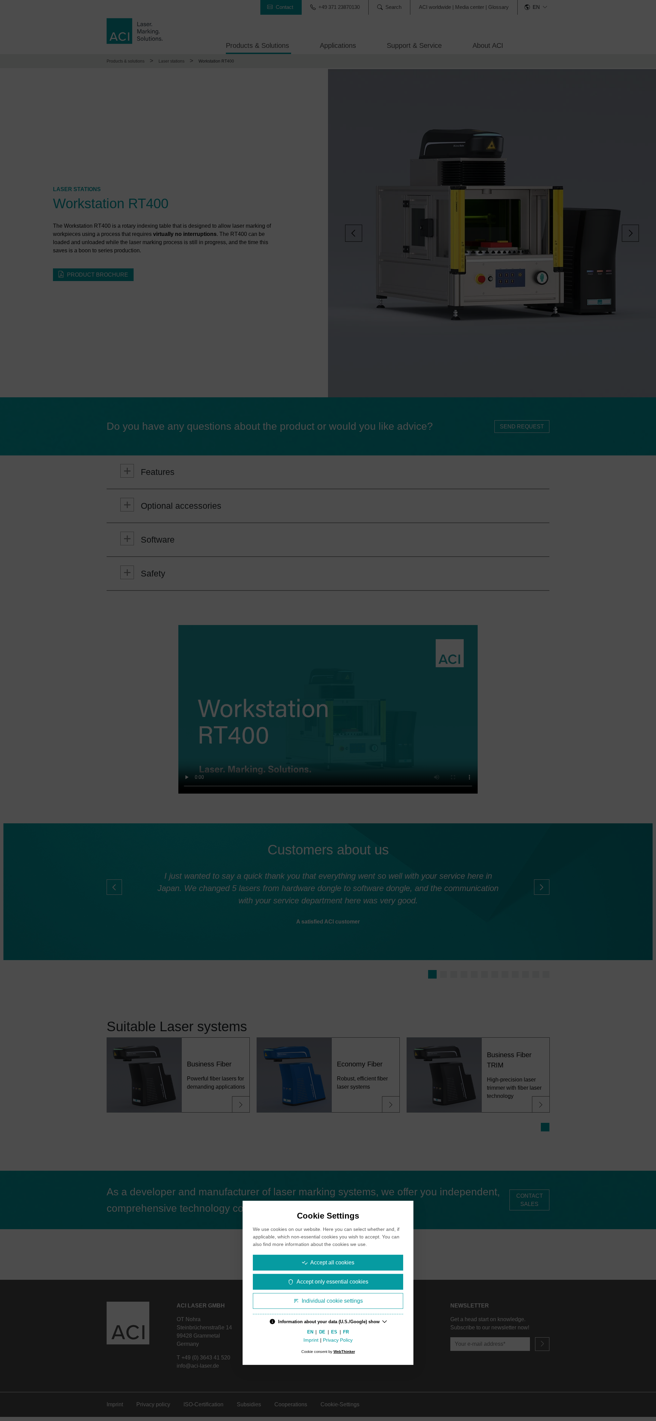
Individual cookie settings (332, 1301)
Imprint (310, 1340)
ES (334, 1331)
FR (346, 1331)
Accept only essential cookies (332, 1282)
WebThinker (344, 1352)
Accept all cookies (332, 1262)
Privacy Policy (338, 1340)
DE (322, 1331)
